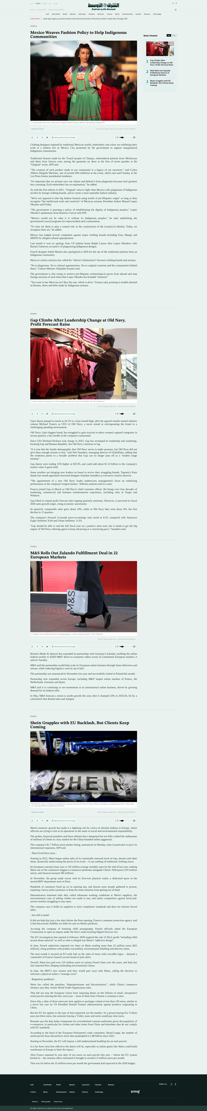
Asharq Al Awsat (37, 129)
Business (101, 14)
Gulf (47, 14)
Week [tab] (174, 35)
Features (147, 14)
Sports (117, 14)
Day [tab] (169, 35)
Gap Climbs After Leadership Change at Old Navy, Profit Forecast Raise (161, 63)
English (38, 3)
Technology (157, 14)
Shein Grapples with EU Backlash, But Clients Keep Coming (161, 83)
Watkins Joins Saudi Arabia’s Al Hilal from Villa (60, 19)
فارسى (55, 3)
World (65, 14)
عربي (32, 3)
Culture (109, 14)
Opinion (73, 14)
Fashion (138, 14)
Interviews (82, 14)
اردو (50, 3)
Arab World (56, 14)
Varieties (92, 14)
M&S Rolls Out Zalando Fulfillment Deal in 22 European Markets (160, 73)
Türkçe (45, 3)
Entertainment (127, 14)
